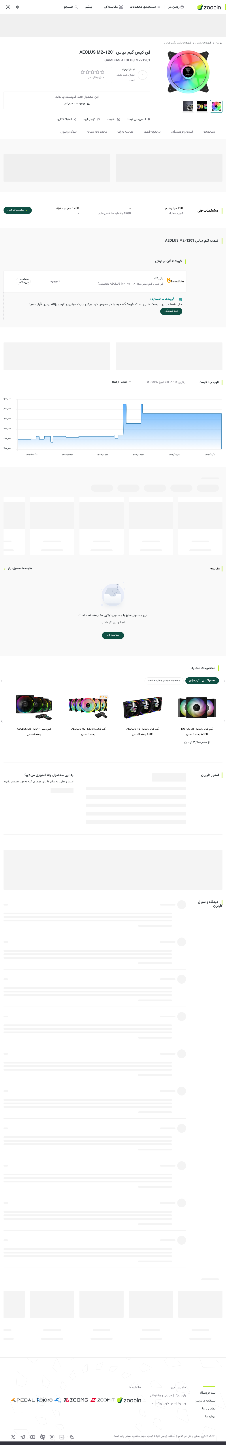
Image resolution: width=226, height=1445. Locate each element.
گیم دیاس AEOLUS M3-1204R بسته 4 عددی (34, 731)
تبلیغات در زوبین (205, 1401)
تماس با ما (208, 1409)
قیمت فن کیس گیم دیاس (177, 43)
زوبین (219, 43)
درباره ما (210, 1417)
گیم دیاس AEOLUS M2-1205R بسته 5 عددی (88, 731)
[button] (95, 281)
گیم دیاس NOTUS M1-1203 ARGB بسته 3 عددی (197, 731)
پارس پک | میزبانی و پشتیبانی (168, 1395)
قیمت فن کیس (203, 43)
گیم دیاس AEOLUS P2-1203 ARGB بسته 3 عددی (142, 731)
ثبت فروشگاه (207, 1393)
